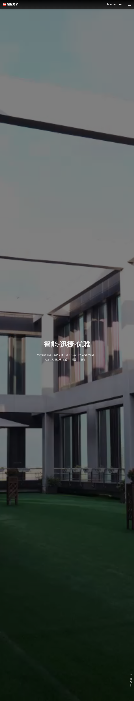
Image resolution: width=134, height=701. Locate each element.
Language (112, 4)
